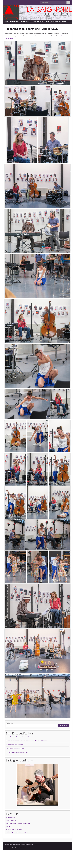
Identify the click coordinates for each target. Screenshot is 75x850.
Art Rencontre (10, 817)
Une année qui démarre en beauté (15, 748)
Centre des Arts (11, 820)
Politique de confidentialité (59, 21)
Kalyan (8, 826)
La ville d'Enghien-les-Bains (14, 829)
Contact (47, 21)
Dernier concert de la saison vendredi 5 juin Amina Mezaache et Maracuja (26, 740)
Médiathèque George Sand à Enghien (17, 832)
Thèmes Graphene (19, 847)
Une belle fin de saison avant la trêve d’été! (18, 737)
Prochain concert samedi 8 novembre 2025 (18, 752)
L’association (14, 21)
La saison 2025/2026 (37, 21)
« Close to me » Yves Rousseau (14, 744)
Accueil (6, 21)
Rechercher (10, 723)
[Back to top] (71, 846)
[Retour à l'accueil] (37, 12)
